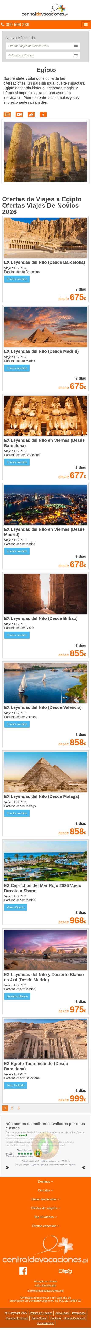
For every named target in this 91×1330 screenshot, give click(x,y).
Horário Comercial (74, 1318)
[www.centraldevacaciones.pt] (45, 9)
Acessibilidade (45, 1323)
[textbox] (43, 46)
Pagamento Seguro (17, 1318)
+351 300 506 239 (45, 1285)
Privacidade (79, 1313)
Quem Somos (39, 1318)
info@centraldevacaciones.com (46, 1290)
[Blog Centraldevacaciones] (67, 1270)
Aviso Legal (62, 1313)
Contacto (55, 1318)
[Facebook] (23, 1270)
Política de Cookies (41, 1313)
